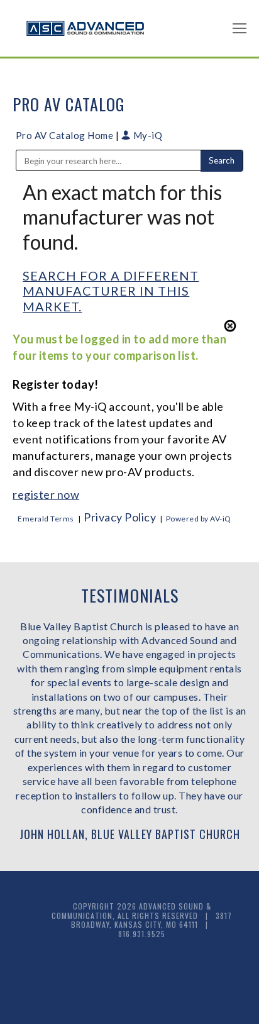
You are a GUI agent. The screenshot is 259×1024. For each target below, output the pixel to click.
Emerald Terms (46, 518)
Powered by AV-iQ (198, 518)
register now (46, 494)
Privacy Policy (120, 517)
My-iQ (146, 135)
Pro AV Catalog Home (66, 135)
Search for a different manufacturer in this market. (111, 291)
